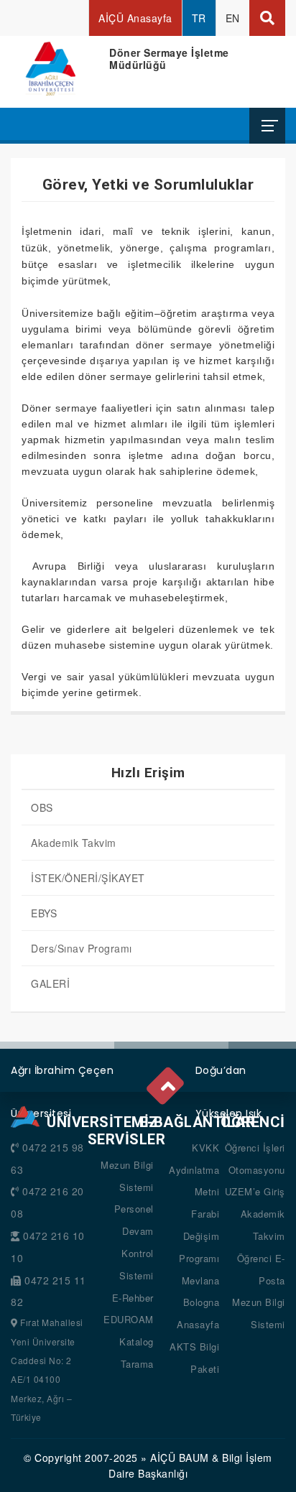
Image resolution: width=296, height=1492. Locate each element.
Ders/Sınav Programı (81, 948)
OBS (42, 807)
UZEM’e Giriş (255, 1191)
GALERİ (50, 983)
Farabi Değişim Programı (199, 1236)
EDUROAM (128, 1319)
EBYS (44, 913)
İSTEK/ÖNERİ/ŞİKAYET (88, 878)
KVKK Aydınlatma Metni (194, 1170)
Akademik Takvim (73, 842)
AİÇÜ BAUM (179, 1457)
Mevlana (201, 1280)
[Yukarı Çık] (166, 1082)
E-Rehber (133, 1298)
